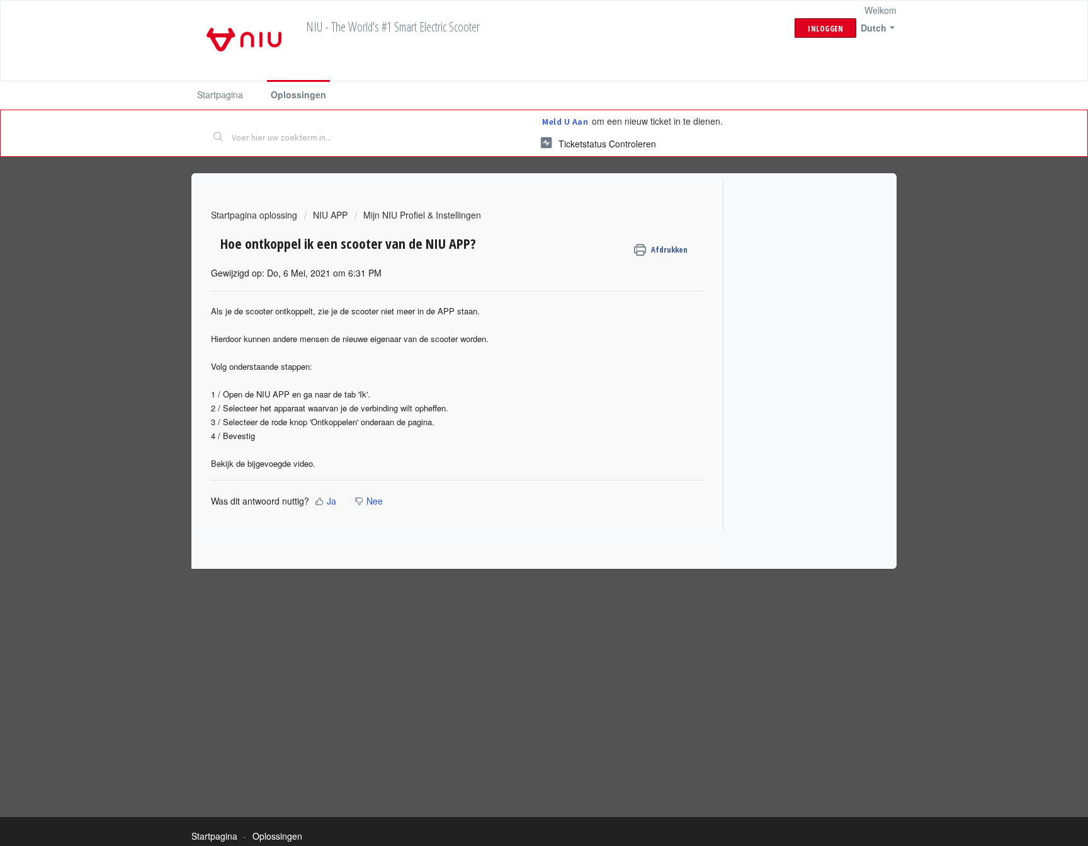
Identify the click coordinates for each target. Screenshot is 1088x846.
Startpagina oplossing (255, 215)
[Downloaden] (521, 260)
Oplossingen (298, 94)
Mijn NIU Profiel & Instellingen (422, 215)
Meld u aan (565, 121)
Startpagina (220, 94)
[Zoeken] (218, 138)
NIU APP (330, 215)
